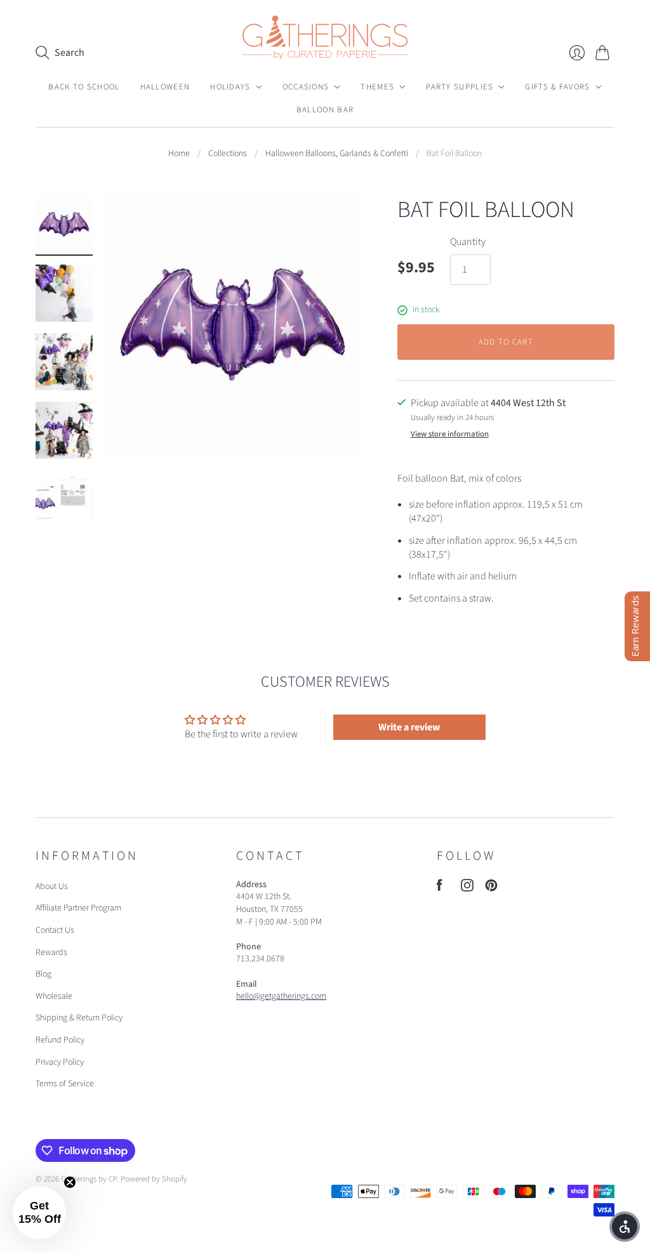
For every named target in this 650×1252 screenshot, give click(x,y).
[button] (624, 1226)
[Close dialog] (561, 519)
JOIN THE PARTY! (325, 746)
